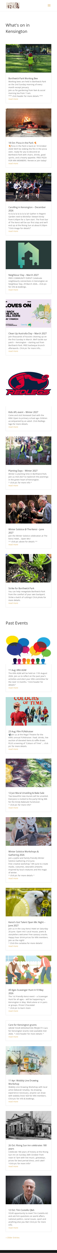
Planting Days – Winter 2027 (22, 470)
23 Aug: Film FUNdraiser (20, 731)
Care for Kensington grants (22, 1024)
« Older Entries (13, 1237)
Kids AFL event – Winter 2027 (23, 412)
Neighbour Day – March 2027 (23, 275)
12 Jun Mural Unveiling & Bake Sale (26, 792)
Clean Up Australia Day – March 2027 (27, 333)
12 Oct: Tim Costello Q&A (21, 1210)
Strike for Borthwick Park (21, 588)
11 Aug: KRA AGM (17, 670)
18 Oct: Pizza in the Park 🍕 (22, 142)
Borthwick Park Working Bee (23, 78)
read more (13, 99)
